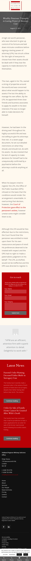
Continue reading (12, 401)
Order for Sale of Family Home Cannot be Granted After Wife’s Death (15, 411)
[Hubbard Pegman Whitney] (15, 5)
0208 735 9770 (18, 286)
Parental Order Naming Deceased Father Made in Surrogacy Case (15, 375)
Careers (4, 494)
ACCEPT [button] (19, 554)
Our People (5, 487)
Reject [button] (25, 554)
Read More (12, 554)
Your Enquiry (9, 302)
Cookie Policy (5, 544)
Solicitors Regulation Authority (16, 518)
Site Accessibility (6, 537)
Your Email (8, 295)
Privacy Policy (5, 542)
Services (4, 485)
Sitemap (4, 546)
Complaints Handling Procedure (10, 539)
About (4, 483)
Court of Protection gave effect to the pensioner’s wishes (14, 207)
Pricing (4, 492)
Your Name (8, 289)
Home (4, 480)
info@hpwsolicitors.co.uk (10, 475)
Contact (4, 497)
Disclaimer (4, 541)
